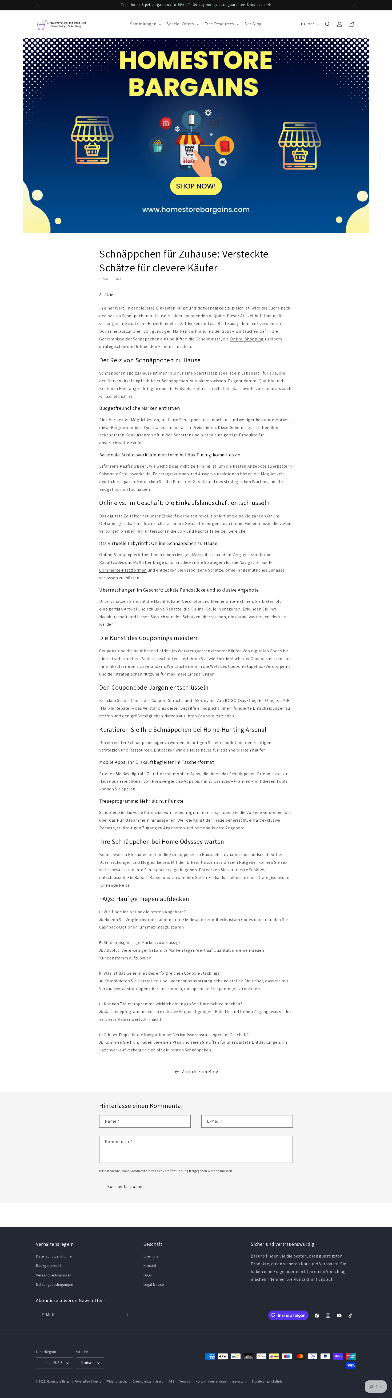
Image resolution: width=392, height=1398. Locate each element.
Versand (184, 1381)
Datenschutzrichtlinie (54, 1256)
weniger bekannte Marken (264, 420)
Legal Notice (153, 1284)
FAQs (147, 1275)
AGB (171, 1381)
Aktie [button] (109, 294)
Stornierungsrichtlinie (267, 1381)
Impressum (238, 1381)
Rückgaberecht (49, 1265)
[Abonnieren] (126, 1315)
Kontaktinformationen (211, 1381)
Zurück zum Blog (200, 1071)
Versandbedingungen (53, 1275)
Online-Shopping (246, 339)
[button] (145, 24)
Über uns (150, 1256)
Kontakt (150, 1265)
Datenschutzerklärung (148, 1381)
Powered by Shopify (87, 1381)
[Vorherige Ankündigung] (38, 5)
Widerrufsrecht (116, 1381)
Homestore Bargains (60, 1381)
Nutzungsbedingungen (54, 1284)
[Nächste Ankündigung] (354, 5)
